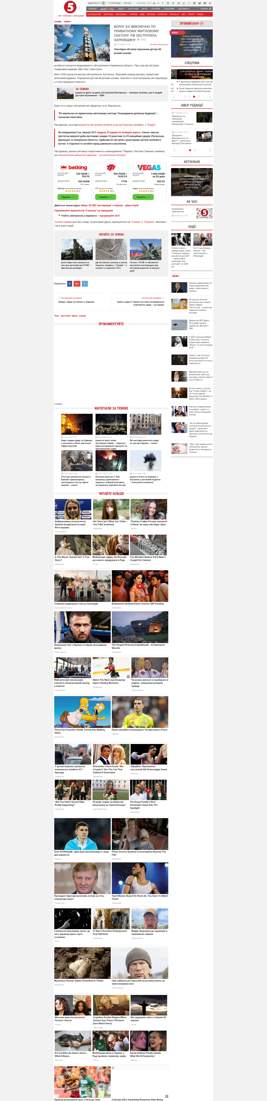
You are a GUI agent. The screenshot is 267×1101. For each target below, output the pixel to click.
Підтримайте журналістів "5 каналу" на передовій (83, 210)
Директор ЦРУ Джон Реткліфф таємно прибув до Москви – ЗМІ (199, 324)
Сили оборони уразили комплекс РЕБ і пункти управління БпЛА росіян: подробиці (192, 91)
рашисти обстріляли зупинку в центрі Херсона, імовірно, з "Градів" (117, 124)
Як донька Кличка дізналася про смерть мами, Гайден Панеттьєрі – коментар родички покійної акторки (200, 306)
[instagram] (167, 3)
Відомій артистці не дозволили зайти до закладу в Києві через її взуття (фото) (201, 376)
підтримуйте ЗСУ (109, 215)
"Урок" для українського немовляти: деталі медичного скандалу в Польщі (201, 448)
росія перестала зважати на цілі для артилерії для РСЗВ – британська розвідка (76, 265)
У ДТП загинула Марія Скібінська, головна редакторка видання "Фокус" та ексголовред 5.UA (200, 342)
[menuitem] (92, 8)
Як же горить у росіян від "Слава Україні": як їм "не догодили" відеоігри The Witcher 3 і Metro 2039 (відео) (201, 393)
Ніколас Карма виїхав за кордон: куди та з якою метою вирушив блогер (200, 410)
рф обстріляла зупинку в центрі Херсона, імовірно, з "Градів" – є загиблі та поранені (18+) (111, 265)
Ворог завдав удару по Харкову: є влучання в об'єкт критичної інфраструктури (76, 443)
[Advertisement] (111, 180)
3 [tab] (194, 97)
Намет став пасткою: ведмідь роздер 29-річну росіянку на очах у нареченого (201, 359)
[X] (189, 3)
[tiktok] (173, 3)
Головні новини (63, 221)
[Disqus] (111, 367)
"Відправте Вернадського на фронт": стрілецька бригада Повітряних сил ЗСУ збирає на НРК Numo (181, 142)
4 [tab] (199, 97)
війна (75, 316)
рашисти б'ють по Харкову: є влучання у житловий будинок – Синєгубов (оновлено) (145, 480)
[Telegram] (178, 3)
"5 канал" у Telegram (142, 221)
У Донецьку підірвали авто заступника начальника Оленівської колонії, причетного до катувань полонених (192, 85)
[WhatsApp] (183, 3)
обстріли (65, 316)
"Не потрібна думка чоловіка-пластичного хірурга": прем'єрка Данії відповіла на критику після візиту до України (200, 430)
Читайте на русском (159, 43)
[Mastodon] (194, 3)
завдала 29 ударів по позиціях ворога (118, 132)
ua (154, 3)
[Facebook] (162, 3)
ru (158, 3)
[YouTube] (204, 3)
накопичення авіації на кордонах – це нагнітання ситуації (91, 155)
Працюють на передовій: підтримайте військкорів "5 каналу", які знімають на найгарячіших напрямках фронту (183, 124)
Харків (143, 39)
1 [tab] (181, 57)
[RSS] (210, 3)
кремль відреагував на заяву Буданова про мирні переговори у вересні (200, 287)
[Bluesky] (199, 3)
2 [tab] (202, 57)
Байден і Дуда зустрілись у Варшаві (76, 302)
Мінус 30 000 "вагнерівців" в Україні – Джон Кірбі (109, 205)
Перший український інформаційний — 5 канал (70, 9)
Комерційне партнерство (178, 210)
